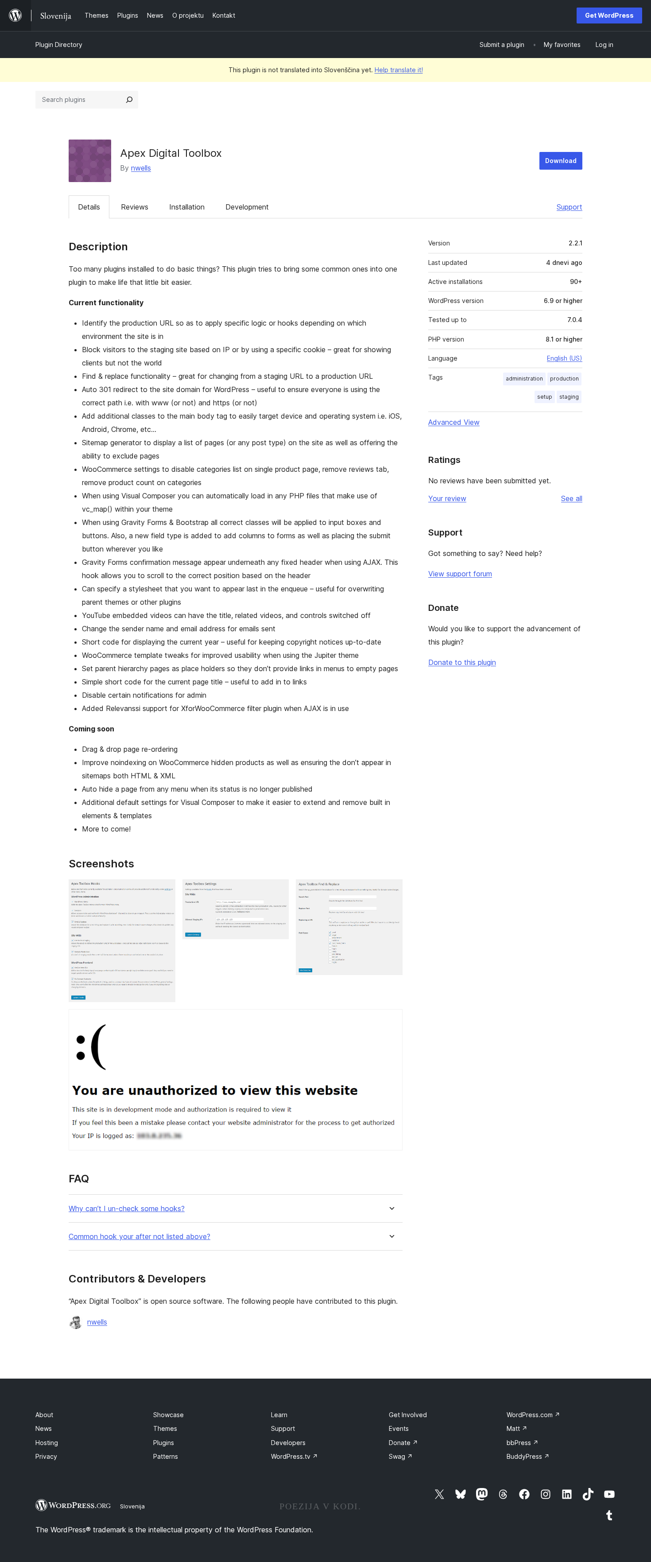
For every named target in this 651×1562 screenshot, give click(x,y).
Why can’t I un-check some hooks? (127, 1209)
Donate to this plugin (462, 662)
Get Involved (408, 1414)
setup (544, 396)
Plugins (163, 1442)
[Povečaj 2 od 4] (276, 891)
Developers (288, 1442)
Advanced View (454, 422)
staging (569, 396)
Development (247, 206)
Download (561, 160)
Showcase (168, 1414)
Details (89, 206)
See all (571, 498)
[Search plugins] (129, 100)
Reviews (134, 206)
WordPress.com (533, 1414)
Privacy (46, 1456)
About (44, 1414)
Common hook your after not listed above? (139, 1236)
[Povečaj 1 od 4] (163, 891)
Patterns (165, 1456)
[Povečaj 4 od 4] (390, 1021)
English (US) (564, 358)
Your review (447, 498)
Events (399, 1428)
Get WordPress (609, 15)
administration (524, 378)
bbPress (523, 1442)
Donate (403, 1442)
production (564, 378)
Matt (517, 1428)
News (43, 1428)
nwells (141, 167)
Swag (401, 1456)
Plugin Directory (58, 44)
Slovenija (132, 1506)
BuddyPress (528, 1456)
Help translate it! (399, 70)
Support (569, 206)
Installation (187, 206)
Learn (279, 1414)
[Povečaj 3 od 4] (390, 891)
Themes (165, 1428)
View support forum (460, 573)
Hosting (46, 1442)
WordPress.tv (294, 1456)
